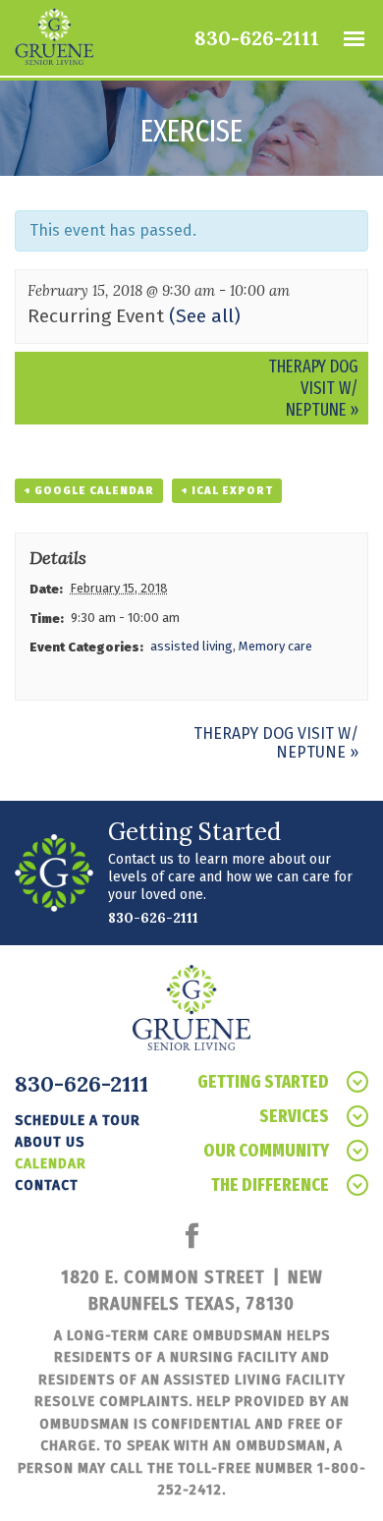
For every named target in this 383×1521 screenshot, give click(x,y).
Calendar (50, 1163)
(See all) (205, 316)
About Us (49, 1142)
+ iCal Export (227, 490)
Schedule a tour (77, 1120)
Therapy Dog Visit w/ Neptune (313, 388)
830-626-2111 (256, 38)
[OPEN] (353, 38)
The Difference (270, 1185)
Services (294, 1116)
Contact (47, 1185)
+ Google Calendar (89, 490)
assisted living (191, 646)
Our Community (266, 1150)
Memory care (275, 646)
